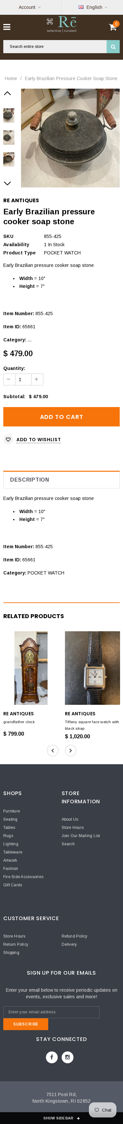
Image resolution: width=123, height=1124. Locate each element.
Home (11, 78)
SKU (8, 236)
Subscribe (25, 1024)
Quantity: (14, 368)
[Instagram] (67, 1057)
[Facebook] (52, 1057)
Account (27, 7)
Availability (16, 244)
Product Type (19, 252)
